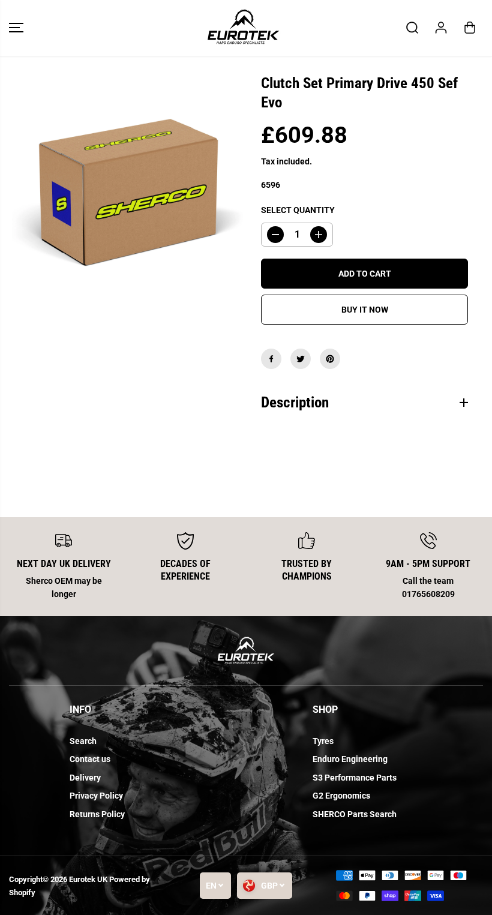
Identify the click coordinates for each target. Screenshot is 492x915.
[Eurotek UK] (243, 28)
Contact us (90, 759)
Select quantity (298, 210)
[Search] (412, 27)
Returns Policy (97, 814)
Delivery (85, 777)
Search (83, 741)
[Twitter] (300, 359)
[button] (16, 28)
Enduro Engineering (350, 759)
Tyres (323, 741)
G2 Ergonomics (341, 795)
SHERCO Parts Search (355, 814)
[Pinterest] (330, 359)
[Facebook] (271, 359)
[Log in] (441, 27)
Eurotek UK (88, 879)
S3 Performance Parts (355, 777)
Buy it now (364, 309)
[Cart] (470, 27)
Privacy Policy (96, 795)
